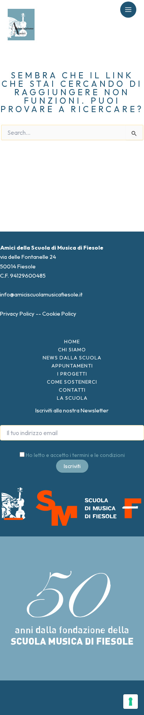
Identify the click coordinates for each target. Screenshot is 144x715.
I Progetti (72, 374)
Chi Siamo (72, 349)
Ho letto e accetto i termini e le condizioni (75, 455)
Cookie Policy (59, 313)
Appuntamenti (72, 365)
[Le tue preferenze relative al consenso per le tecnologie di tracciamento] (130, 701)
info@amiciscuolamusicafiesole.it (41, 294)
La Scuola (72, 398)
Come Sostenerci (72, 382)
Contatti (72, 390)
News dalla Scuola (72, 357)
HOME (72, 341)
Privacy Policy (17, 313)
